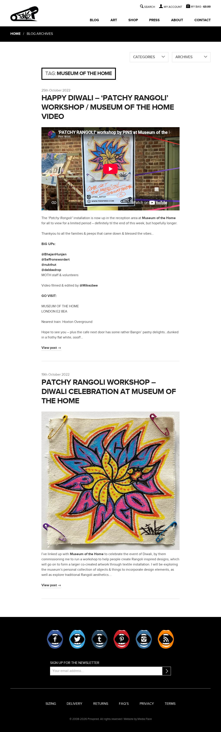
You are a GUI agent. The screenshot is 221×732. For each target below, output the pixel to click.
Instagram (143, 639)
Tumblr (99, 639)
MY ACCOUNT (173, 7)
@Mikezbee (89, 286)
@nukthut (48, 265)
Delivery (74, 704)
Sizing (51, 704)
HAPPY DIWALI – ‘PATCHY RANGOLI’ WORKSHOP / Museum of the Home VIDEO (107, 107)
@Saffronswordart (55, 260)
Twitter (77, 639)
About (177, 20)
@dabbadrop (51, 270)
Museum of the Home (159, 218)
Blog (94, 20)
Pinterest (121, 639)
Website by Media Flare (138, 719)
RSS (165, 639)
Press (154, 20)
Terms (170, 704)
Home (15, 34)
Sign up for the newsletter (74, 663)
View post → (51, 348)
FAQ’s (124, 704)
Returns (100, 704)
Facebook (55, 639)
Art (113, 20)
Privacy (147, 704)
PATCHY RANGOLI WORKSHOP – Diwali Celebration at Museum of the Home (108, 392)
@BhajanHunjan (53, 254)
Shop (133, 20)
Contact (202, 20)
